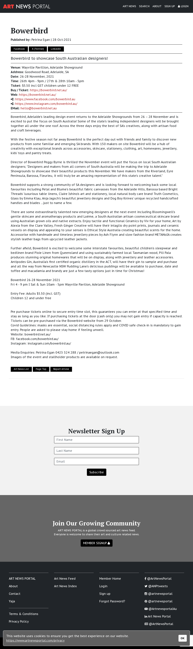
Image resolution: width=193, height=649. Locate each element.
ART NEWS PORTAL (22, 578)
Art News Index (65, 586)
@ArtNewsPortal (159, 578)
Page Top (41, 369)
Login (103, 586)
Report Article (61, 369)
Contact (14, 594)
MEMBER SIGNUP (95, 543)
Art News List (21, 369)
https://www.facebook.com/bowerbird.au (45, 99)
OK (183, 638)
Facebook (19, 48)
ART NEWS (129, 6)
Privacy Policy (19, 621)
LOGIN (184, 6)
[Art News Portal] (26, 6)
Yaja (12, 601)
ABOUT (157, 6)
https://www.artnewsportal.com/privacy (35, 640)
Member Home (110, 578)
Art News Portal (159, 616)
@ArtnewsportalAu (162, 609)
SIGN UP (170, 6)
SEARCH (144, 6)
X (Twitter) (38, 48)
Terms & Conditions (23, 614)
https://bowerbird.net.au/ (48, 90)
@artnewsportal (159, 594)
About (13, 586)
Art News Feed (65, 578)
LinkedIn (56, 48)
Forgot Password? (112, 601)
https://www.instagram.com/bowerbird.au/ (46, 104)
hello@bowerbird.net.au (39, 108)
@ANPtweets (157, 586)
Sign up (104, 594)
